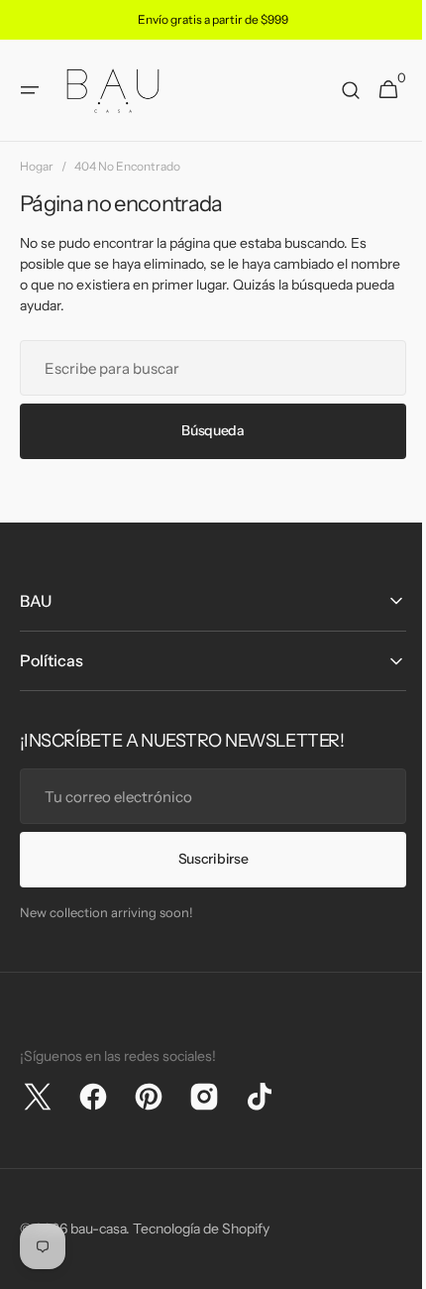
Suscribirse (205, 859)
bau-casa (98, 1228)
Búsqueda (206, 430)
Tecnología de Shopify (201, 1228)
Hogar (36, 166)
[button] (30, 90)
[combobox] (205, 368)
